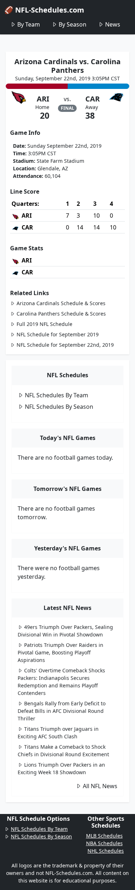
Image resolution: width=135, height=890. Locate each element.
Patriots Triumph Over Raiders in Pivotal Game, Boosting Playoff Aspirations (60, 652)
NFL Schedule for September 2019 (58, 334)
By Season (72, 24)
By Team (28, 24)
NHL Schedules (105, 850)
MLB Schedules (104, 835)
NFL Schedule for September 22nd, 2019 (65, 344)
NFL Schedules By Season (59, 407)
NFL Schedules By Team (56, 395)
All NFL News (100, 786)
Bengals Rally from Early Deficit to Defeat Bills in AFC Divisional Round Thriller (61, 711)
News (112, 24)
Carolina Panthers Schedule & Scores (61, 313)
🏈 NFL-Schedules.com (44, 10)
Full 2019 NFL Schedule (44, 324)
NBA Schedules (104, 843)
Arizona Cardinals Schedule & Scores (61, 303)
